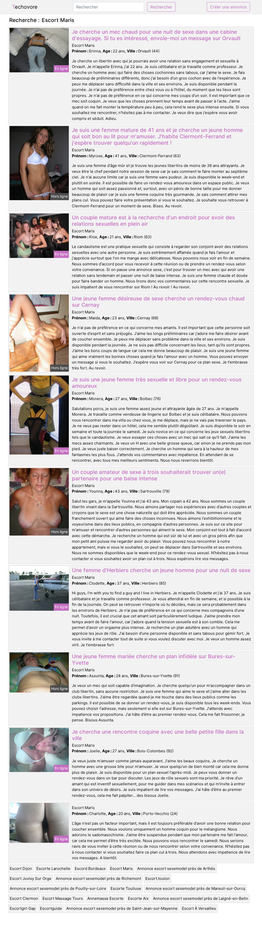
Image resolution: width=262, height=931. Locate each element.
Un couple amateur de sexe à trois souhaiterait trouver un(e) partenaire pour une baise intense (149, 475)
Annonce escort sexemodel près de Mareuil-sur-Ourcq (195, 888)
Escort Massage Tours (62, 898)
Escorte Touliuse (126, 888)
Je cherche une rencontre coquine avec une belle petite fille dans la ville (158, 735)
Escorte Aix (138, 898)
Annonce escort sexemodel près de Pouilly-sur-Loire (58, 888)
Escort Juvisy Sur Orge (30, 878)
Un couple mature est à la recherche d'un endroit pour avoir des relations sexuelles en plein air (153, 220)
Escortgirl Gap (23, 908)
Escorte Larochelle (53, 868)
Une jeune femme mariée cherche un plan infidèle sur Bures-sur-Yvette (153, 659)
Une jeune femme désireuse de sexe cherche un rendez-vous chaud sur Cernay (158, 301)
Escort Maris (121, 868)
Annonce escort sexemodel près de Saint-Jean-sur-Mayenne (122, 908)
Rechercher (161, 6)
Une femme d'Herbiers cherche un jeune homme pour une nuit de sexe (161, 570)
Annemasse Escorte (105, 898)
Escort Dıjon (21, 868)
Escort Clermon (24, 898)
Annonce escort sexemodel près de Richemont (98, 878)
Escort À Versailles (199, 908)
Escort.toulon (157, 878)
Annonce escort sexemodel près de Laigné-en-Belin (200, 898)
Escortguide (51, 908)
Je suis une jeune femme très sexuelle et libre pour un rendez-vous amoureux (157, 382)
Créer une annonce (228, 6)
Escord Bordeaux (90, 868)
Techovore (25, 7)
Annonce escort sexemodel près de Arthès (176, 868)
